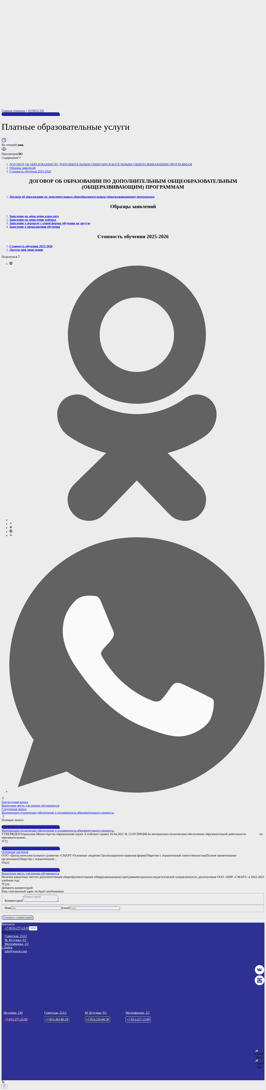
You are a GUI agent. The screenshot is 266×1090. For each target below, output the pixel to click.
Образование (19, 80)
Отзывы (15, 58)
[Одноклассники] (136, 520)
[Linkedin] (10, 535)
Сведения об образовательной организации (31, 114)
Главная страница (13, 110)
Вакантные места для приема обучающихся (39, 94)
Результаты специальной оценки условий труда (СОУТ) (48, 101)
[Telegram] (10, 531)
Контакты (16, 62)
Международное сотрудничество (32, 98)
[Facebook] (10, 523)
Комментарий (14, 900)
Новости (16, 55)
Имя (7, 908)
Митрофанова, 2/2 (17, 944)
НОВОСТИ (36, 110)
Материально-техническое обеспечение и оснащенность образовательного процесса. (67, 87)
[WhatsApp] (136, 791)
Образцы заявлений (22, 168)
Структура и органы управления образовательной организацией (53, 73)
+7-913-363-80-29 (173, 35)
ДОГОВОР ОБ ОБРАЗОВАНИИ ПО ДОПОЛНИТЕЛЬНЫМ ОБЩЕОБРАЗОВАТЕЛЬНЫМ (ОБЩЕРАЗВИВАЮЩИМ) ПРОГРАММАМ (100, 164)
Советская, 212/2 (16, 936)
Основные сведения (24, 70)
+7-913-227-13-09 (250, 35)
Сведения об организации (27, 66)
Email (65, 908)
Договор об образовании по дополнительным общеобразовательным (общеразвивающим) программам (81, 196)
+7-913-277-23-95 (134, 35)
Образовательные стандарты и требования (39, 84)
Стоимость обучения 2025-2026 (30, 171)
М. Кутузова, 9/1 (15, 940)
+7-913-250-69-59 (211, 35)
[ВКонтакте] (10, 263)
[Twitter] (10, 527)
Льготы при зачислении (26, 249)
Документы (18, 77)
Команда (16, 51)
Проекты (16, 48)
